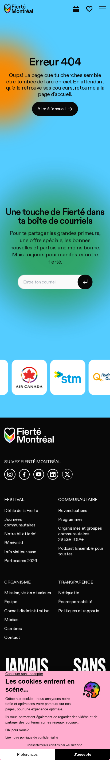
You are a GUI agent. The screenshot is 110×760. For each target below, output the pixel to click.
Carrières (13, 629)
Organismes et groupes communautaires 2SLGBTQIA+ (80, 534)
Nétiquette (68, 593)
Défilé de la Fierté (21, 511)
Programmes (70, 519)
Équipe (10, 602)
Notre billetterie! (20, 534)
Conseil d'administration (26, 611)
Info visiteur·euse (20, 552)
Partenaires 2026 (20, 561)
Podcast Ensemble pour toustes (80, 551)
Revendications (72, 511)
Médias (11, 620)
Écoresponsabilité (75, 602)
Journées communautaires (19, 522)
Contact (12, 637)
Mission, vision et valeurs (27, 593)
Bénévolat (13, 543)
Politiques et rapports (78, 611)
